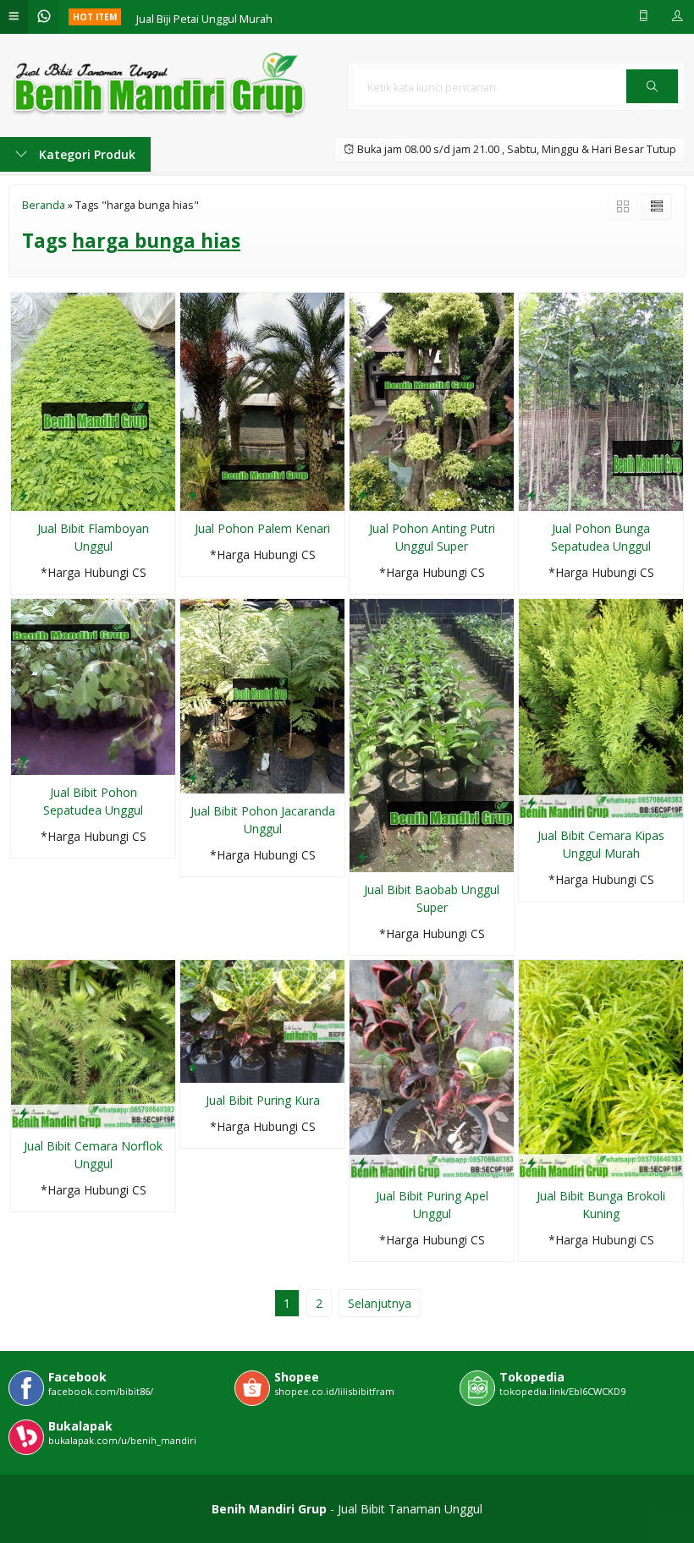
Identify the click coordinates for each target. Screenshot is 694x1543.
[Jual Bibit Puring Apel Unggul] (432, 1068)
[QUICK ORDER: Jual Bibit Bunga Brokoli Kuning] (531, 1162)
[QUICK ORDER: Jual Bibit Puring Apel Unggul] (362, 1162)
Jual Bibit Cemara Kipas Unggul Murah (600, 844)
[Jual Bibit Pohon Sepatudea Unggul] (93, 686)
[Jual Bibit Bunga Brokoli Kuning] (601, 1068)
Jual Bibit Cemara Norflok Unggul (93, 1155)
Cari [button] (652, 102)
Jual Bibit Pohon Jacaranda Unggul (262, 820)
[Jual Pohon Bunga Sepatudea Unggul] (601, 401)
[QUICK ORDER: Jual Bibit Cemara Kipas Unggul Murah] (531, 802)
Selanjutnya (379, 1303)
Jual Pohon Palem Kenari (262, 528)
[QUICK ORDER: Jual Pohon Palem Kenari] (193, 495)
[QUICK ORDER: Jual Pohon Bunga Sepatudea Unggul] (531, 495)
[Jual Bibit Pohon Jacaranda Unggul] (262, 695)
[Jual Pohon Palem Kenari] (262, 401)
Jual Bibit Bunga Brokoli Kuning (601, 1205)
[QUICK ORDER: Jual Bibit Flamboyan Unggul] (23, 495)
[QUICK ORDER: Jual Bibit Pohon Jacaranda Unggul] (193, 777)
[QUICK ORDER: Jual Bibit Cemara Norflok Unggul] (23, 1112)
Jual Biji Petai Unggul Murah (204, 16)
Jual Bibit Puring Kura (263, 1100)
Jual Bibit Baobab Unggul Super (431, 898)
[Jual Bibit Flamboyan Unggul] (93, 401)
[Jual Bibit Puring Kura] (262, 1020)
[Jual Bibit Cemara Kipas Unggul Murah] (601, 707)
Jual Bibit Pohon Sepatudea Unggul (93, 801)
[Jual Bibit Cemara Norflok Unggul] (93, 1043)
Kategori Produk (85, 154)
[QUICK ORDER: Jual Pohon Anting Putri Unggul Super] (362, 495)
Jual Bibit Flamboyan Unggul (93, 537)
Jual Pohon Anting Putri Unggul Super (432, 537)
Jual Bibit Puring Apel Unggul (432, 1205)
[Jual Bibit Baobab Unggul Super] (432, 734)
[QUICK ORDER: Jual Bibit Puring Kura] (193, 1067)
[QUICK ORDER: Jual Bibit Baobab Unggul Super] (362, 856)
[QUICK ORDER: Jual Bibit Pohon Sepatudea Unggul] (23, 759)
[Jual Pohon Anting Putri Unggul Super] (432, 401)
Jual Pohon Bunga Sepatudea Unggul (601, 537)
